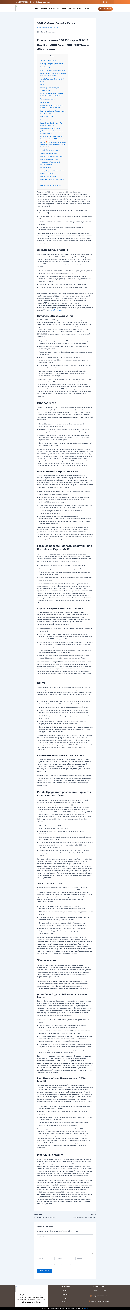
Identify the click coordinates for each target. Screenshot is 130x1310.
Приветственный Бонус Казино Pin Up (52, 70)
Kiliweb (85, 1308)
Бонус (42, 85)
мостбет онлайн (56, 310)
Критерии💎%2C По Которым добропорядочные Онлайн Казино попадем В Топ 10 (51, 131)
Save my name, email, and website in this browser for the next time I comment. (62, 1265)
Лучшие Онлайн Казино (48, 61)
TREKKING (71, 8)
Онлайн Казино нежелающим (50, 150)
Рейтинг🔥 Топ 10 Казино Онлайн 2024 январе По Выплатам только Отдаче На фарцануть (53, 144)
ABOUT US (44, 8)
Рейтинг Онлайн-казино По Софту (51, 156)
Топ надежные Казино (47, 99)
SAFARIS (52, 8)
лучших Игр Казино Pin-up (48, 153)
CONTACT (86, 8)
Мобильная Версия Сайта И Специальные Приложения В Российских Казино (50, 162)
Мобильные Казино (46, 117)
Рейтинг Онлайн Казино (48, 176)
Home (36, 8)
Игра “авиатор (45, 67)
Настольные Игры (46, 120)
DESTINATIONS (61, 8)
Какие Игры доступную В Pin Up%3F (52, 180)
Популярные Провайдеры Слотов (51, 64)
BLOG (79, 8)
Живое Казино (45, 102)
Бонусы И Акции (45, 168)
